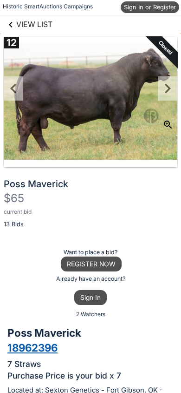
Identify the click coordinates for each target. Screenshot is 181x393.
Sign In (90, 297)
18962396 (32, 347)
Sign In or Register (150, 7)
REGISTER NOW (91, 264)
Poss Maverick (36, 184)
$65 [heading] (14, 198)
